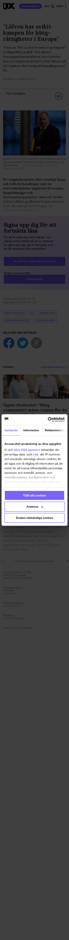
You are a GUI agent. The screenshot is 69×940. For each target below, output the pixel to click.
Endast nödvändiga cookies (34, 517)
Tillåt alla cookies (34, 495)
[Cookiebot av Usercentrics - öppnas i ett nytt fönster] (49, 419)
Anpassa (32, 506)
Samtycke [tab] (11, 430)
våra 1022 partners (27, 449)
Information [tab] (31, 430)
